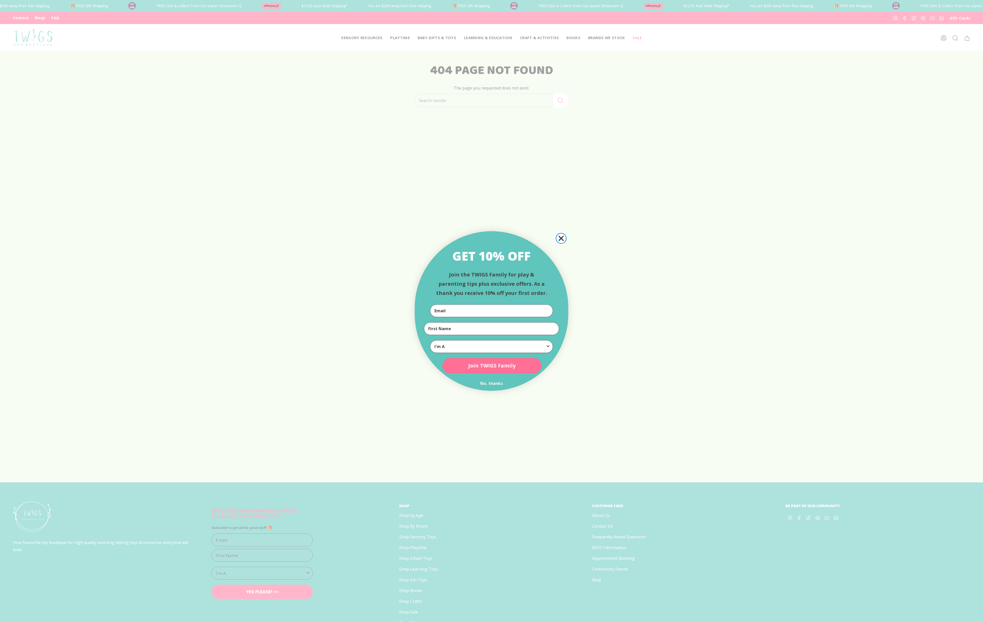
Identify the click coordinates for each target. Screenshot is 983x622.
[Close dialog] (561, 238)
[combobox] (490, 346)
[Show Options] (548, 346)
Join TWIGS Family (492, 365)
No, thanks (491, 383)
